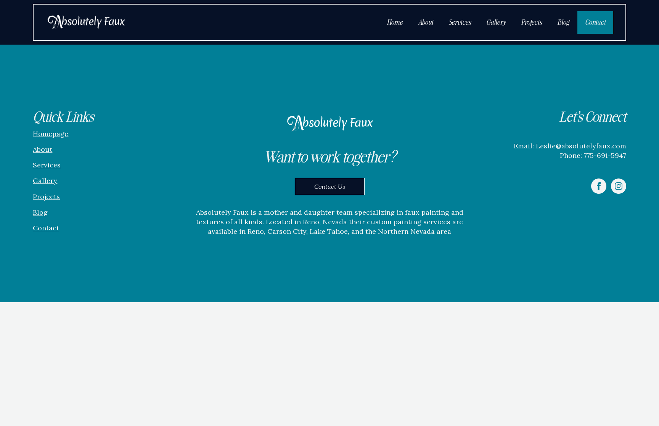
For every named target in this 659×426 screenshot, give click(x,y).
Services (459, 22)
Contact (595, 22)
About (425, 22)
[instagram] (618, 186)
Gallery (496, 22)
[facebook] (598, 186)
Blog (563, 22)
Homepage (50, 133)
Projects (531, 22)
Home (395, 22)
